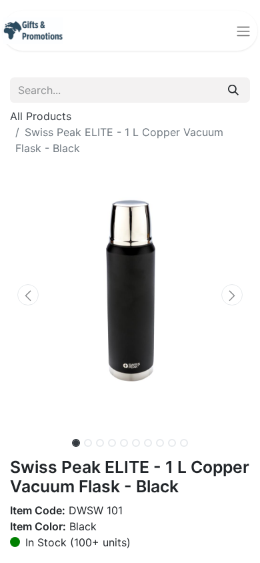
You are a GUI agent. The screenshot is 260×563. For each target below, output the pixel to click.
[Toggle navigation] (243, 30)
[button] (28, 294)
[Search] (233, 90)
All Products (40, 116)
